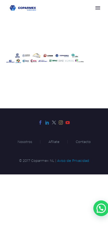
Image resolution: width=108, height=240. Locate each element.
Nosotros (25, 141)
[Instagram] (61, 122)
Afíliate (54, 141)
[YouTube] (68, 122)
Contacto (83, 141)
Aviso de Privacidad (73, 161)
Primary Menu (97, 8)
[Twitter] (54, 122)
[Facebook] (40, 122)
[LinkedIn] (47, 122)
